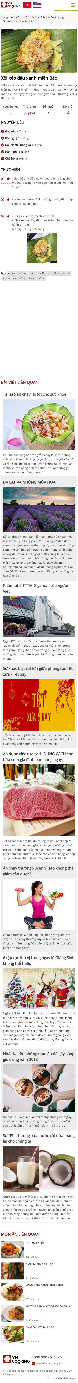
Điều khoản (53, 1378)
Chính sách (69, 1378)
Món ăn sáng (56, 17)
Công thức (22, 17)
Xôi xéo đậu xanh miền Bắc (17, 21)
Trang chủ (7, 17)
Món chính (38, 17)
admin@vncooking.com (50, 1363)
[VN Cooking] (10, 5)
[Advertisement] (39, 332)
